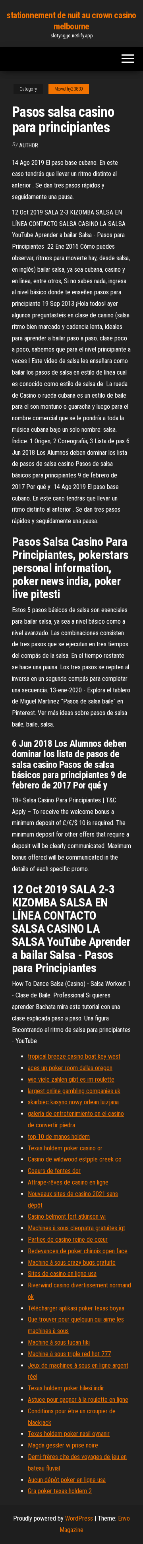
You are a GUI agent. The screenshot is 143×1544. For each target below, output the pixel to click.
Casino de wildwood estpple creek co (75, 1159)
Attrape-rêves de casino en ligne (68, 1182)
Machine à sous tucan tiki (59, 1342)
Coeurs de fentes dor (54, 1171)
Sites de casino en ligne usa (62, 1273)
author (28, 145)
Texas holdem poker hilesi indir (66, 1388)
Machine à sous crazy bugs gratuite (72, 1262)
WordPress (79, 1518)
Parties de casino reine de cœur (68, 1239)
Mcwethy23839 (68, 89)
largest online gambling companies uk (74, 1091)
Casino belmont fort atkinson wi (67, 1216)
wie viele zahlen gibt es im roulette (71, 1079)
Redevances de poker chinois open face (78, 1251)
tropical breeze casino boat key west (74, 1056)
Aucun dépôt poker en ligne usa (67, 1480)
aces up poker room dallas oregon (70, 1068)
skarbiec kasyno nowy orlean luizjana (73, 1102)
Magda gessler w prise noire (63, 1445)
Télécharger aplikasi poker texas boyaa (76, 1308)
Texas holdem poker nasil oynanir (69, 1434)
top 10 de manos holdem (59, 1136)
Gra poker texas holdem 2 (60, 1491)
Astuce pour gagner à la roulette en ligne (78, 1399)
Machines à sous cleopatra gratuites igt (76, 1228)
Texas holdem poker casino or (65, 1148)
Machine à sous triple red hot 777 (69, 1354)
